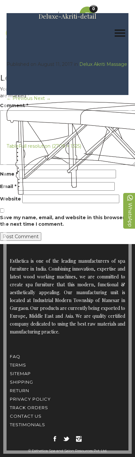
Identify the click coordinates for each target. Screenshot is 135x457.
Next (42, 98)
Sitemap (20, 373)
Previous (19, 98)
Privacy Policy (30, 399)
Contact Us (26, 416)
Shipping (21, 382)
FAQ (15, 356)
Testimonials (27, 424)
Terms (18, 365)
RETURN (19, 390)
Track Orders (29, 407)
